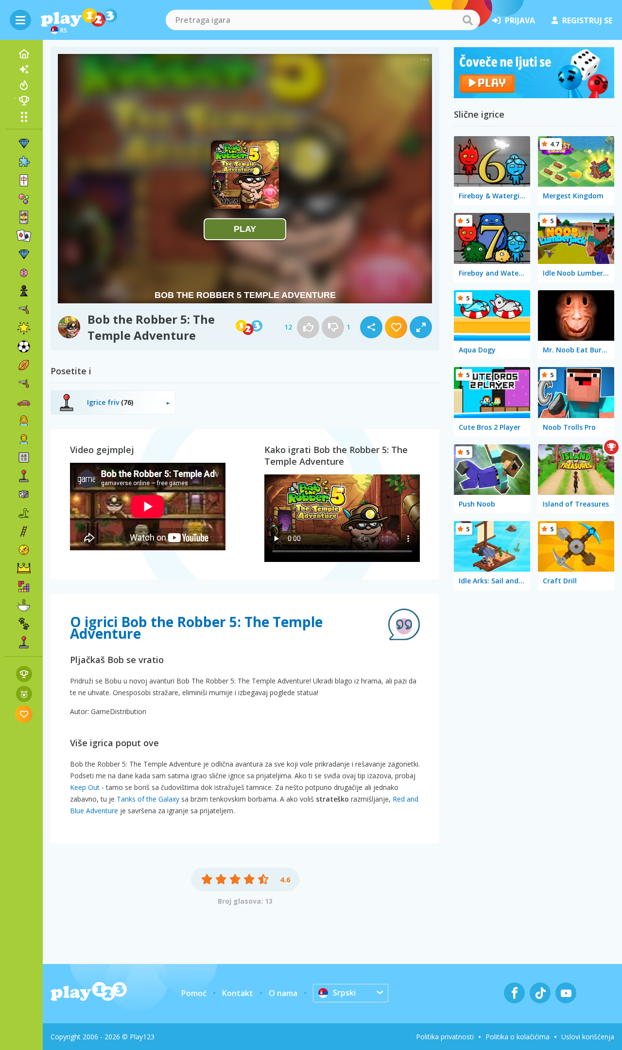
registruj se (587, 20)
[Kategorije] (24, 116)
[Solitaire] (24, 236)
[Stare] (24, 513)
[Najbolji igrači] (24, 100)
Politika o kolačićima (517, 1036)
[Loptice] (24, 199)
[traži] (467, 20)
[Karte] (24, 217)
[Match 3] (24, 143)
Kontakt (237, 993)
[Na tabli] (24, 494)
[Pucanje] (24, 383)
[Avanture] (24, 550)
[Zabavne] (24, 328)
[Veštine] (24, 531)
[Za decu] (24, 439)
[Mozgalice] (24, 272)
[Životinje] (24, 623)
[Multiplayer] (24, 642)
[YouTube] (565, 992)
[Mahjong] (24, 180)
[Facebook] (514, 992)
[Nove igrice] (24, 69)
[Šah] (24, 291)
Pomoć (194, 993)
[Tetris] (24, 587)
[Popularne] (24, 85)
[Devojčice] (24, 420)
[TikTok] (540, 992)
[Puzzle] (24, 162)
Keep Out (85, 787)
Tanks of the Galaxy (148, 799)
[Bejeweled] (24, 254)
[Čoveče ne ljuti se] (534, 95)
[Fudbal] (24, 346)
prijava (520, 20)
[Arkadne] (24, 476)
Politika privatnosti (445, 1036)
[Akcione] (24, 309)
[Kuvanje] (24, 605)
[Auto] (24, 402)
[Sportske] (24, 365)
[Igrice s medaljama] (24, 694)
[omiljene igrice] (24, 714)
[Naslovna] (24, 54)
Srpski (344, 992)
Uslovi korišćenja (587, 1036)
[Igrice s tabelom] (24, 674)
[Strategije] (24, 568)
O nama (283, 993)
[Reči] (24, 457)
